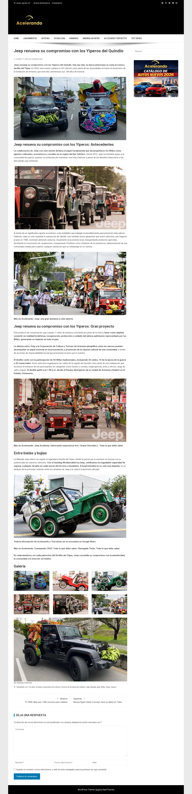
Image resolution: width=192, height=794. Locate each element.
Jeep (88, 687)
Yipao (108, 687)
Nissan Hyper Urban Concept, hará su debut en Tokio (97, 700)
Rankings (73, 38)
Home (16, 38)
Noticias (45, 38)
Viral (98, 790)
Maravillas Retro (91, 38)
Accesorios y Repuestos (115, 38)
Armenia (39, 687)
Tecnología (59, 38)
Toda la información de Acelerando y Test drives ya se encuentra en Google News (55, 541)
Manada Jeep (95, 687)
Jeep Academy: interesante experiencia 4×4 (56, 445)
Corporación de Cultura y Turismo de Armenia (59, 687)
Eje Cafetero (80, 687)
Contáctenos (57, 3)
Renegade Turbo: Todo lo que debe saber (99, 548)
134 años (31, 687)
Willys (103, 687)
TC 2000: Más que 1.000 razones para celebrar (46, 700)
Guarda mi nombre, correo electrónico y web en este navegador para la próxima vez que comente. (61, 769)
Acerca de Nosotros (41, 3)
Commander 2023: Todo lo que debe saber (55, 548)
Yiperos (113, 687)
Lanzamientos (30, 38)
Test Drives (136, 38)
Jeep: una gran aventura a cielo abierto (53, 319)
